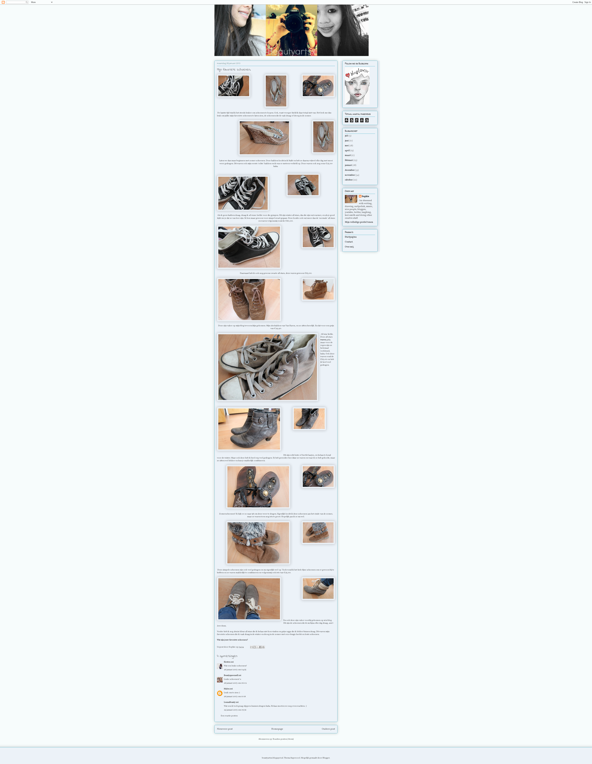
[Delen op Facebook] (260, 647)
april (347, 150)
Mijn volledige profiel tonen (359, 222)
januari (348, 165)
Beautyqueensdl (231, 675)
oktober (349, 179)
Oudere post (328, 729)
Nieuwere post (225, 729)
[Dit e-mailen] (251, 647)
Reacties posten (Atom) (283, 739)
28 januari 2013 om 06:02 (235, 683)
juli (346, 135)
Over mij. (349, 246)
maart (348, 155)
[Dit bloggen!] (254, 647)
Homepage (277, 729)
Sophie (365, 196)
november (350, 175)
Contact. (349, 241)
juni (347, 140)
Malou (227, 688)
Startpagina (351, 237)
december (350, 170)
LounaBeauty (229, 702)
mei (347, 145)
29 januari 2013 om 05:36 (235, 710)
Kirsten (227, 662)
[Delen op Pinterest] (263, 647)
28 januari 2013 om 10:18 (235, 696)
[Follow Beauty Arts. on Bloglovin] (357, 103)
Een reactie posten (229, 715)
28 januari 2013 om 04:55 (235, 669)
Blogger (326, 758)
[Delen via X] (257, 647)
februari (349, 160)
